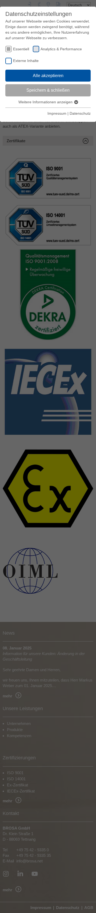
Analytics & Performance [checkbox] (61, 49)
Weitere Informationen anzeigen (46, 102)
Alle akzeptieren (48, 75)
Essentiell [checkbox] (21, 49)
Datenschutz (80, 113)
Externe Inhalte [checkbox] (26, 61)
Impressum (56, 113)
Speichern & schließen (48, 90)
